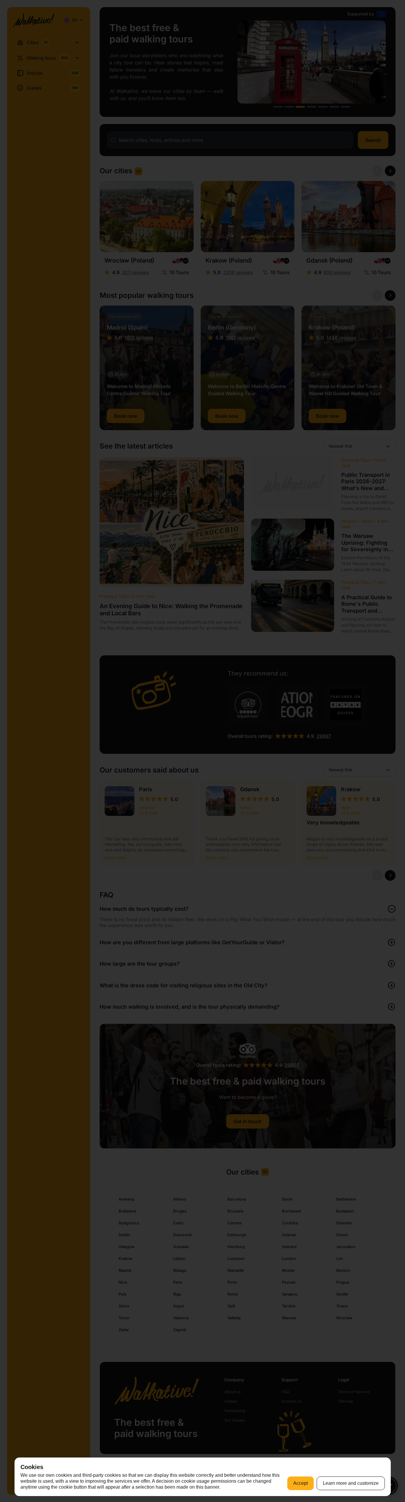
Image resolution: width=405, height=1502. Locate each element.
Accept (300, 1483)
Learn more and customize (351, 1483)
